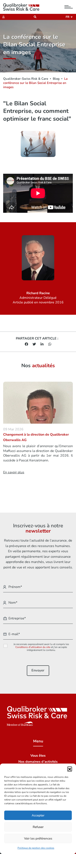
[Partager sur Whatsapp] (50, 344)
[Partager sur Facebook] (26, 344)
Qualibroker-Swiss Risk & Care (25, 79)
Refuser (38, 827)
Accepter (38, 815)
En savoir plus (13, 472)
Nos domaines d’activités (38, 761)
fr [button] (68, 17)
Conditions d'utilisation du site (32, 647)
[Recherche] (33, 16)
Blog (56, 79)
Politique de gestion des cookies (36, 848)
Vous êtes (38, 755)
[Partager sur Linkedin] (42, 344)
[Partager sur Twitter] (34, 344)
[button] (70, 769)
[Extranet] (2, 16)
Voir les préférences (38, 838)
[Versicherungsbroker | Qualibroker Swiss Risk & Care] (21, 7)
